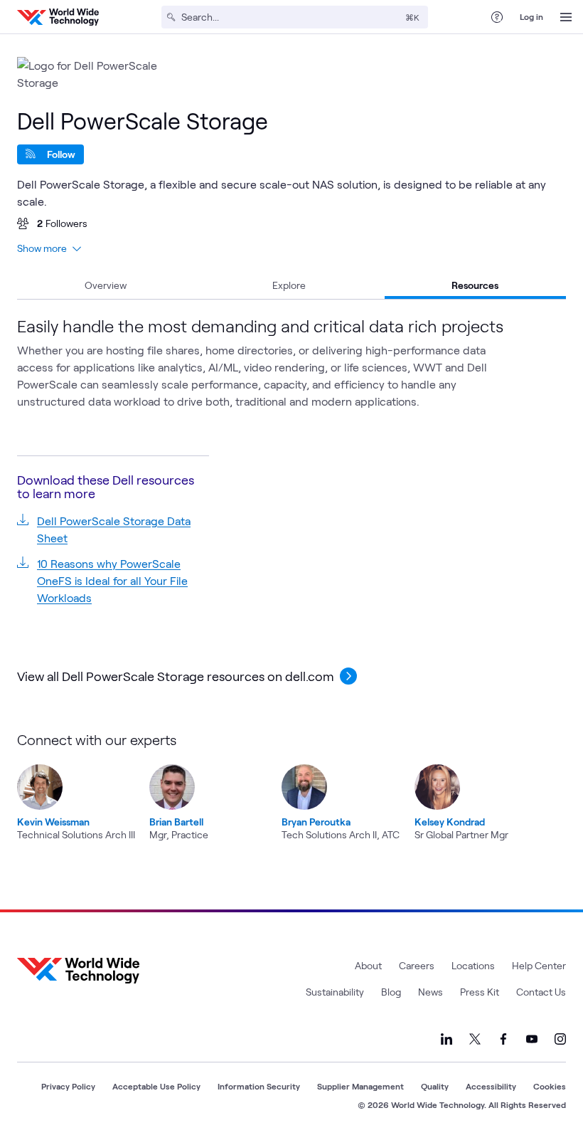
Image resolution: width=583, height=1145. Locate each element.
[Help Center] (497, 17)
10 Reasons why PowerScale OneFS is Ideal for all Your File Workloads (112, 580)
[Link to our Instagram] (560, 1039)
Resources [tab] (474, 285)
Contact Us (541, 992)
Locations (473, 965)
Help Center (539, 965)
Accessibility (491, 1086)
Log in (531, 16)
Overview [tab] (106, 285)
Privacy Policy (68, 1086)
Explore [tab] (289, 285)
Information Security (259, 1086)
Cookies (549, 1086)
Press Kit (479, 992)
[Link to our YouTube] (531, 1039)
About (368, 965)
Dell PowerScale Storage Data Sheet (114, 529)
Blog (391, 992)
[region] (287, 786)
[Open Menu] (566, 17)
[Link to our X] (475, 1039)
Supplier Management (360, 1086)
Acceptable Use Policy (156, 1086)
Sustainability (335, 992)
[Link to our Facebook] (503, 1039)
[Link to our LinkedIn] (446, 1039)
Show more (42, 248)
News (430, 992)
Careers (416, 965)
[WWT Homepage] (58, 17)
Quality (435, 1086)
